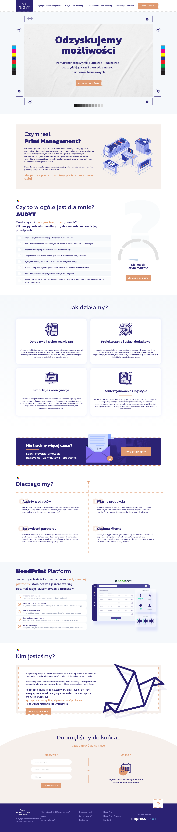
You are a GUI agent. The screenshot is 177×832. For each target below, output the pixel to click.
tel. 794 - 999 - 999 (24, 821)
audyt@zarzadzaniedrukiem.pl (26, 818)
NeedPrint (108, 811)
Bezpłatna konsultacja (88, 82)
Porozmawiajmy (135, 451)
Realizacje (120, 5)
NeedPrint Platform (112, 815)
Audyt (67, 5)
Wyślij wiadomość (51, 785)
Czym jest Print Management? (49, 5)
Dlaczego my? (93, 5)
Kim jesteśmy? (107, 5)
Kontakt (130, 5)
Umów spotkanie (148, 5)
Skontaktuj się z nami (138, 277)
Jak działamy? (78, 5)
